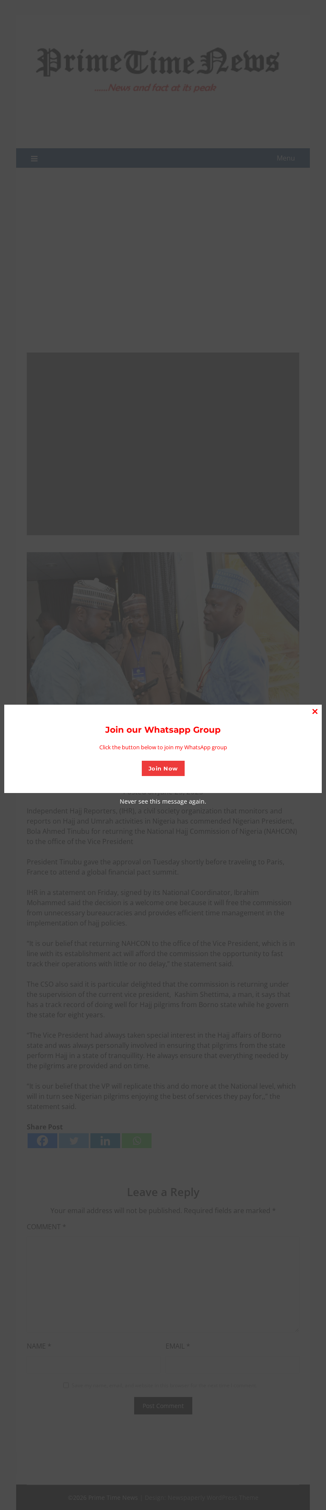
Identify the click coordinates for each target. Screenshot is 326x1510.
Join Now (163, 768)
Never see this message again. (163, 801)
